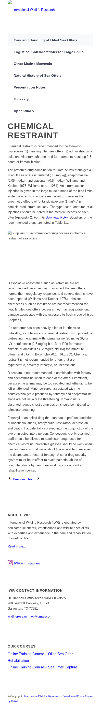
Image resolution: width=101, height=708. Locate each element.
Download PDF (56, 217)
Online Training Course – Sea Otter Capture (42, 667)
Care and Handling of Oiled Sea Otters (45, 40)
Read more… (17, 546)
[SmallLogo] (42, 10)
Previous (18, 479)
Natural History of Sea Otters (38, 75)
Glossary (21, 99)
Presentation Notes (30, 87)
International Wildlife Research (42, 696)
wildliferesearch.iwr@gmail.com (30, 616)
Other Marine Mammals (33, 64)
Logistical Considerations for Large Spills (49, 52)
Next (32, 479)
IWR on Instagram (26, 563)
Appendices (24, 111)
